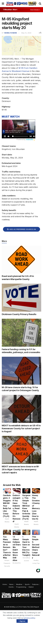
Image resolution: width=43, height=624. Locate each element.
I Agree (22, 621)
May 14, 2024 (26, 33)
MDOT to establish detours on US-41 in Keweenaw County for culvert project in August (21, 428)
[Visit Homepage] (21, 3)
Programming (21, 587)
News (11, 584)
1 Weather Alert (10, 9)
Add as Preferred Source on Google (22, 230)
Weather (19, 584)
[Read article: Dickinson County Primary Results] (21, 298)
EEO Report (35, 607)
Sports (27, 584)
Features (35, 584)
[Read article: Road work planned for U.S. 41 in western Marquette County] (21, 260)
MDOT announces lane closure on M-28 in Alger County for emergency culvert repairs (20, 469)
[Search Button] (40, 3)
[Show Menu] (3, 3)
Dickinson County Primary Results (19, 314)
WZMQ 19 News (10, 33)
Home (5, 584)
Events (11, 587)
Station (31, 587)
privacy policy (29, 618)
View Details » (35, 10)
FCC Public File (24, 607)
